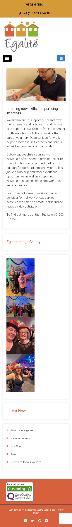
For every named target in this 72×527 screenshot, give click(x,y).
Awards (15, 454)
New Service (18, 446)
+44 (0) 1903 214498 (35, 13)
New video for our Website (26, 462)
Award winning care (22, 430)
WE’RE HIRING (34, 4)
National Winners (20, 438)
